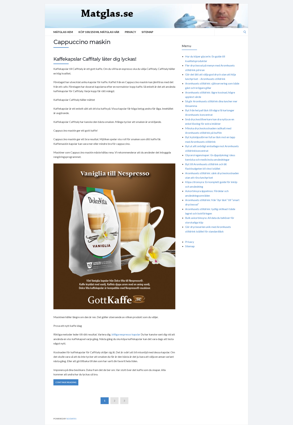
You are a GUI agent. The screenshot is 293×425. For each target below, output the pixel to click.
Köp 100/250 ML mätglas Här (99, 31)
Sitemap (147, 31)
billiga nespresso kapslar (126, 334)
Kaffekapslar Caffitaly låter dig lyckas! (94, 59)
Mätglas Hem (63, 31)
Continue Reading (65, 382)
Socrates (71, 418)
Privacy (130, 31)
